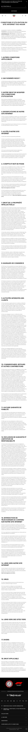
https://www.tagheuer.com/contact (8, 187)
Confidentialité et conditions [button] (10, 724)
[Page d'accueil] (14, 15)
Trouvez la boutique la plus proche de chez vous (14, 709)
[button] (22, 16)
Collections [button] (4, 713)
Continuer (19, 11)
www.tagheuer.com (5, 33)
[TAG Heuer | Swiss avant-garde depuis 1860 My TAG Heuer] (14, 695)
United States (6, 6)
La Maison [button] (4, 717)
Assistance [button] (4, 720)
